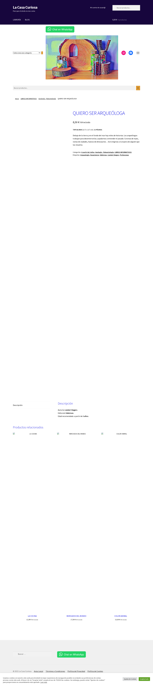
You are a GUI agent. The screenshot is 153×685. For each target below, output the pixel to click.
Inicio (17, 99)
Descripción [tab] (17, 405)
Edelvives (103, 155)
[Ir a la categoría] (42, 52)
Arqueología (84, 155)
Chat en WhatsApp (62, 29)
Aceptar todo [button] (144, 679)
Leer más (43, 682)
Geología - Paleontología (47, 99)
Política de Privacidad (76, 671)
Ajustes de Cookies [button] (130, 679)
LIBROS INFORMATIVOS (29, 99)
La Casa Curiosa (25, 7)
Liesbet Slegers (113, 155)
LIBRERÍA (17, 19)
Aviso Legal (38, 671)
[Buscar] (138, 88)
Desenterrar (94, 155)
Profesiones (124, 155)
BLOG (27, 19)
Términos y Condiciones (55, 671)
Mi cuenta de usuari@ (97, 7)
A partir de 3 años (87, 152)
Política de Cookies (95, 671)
